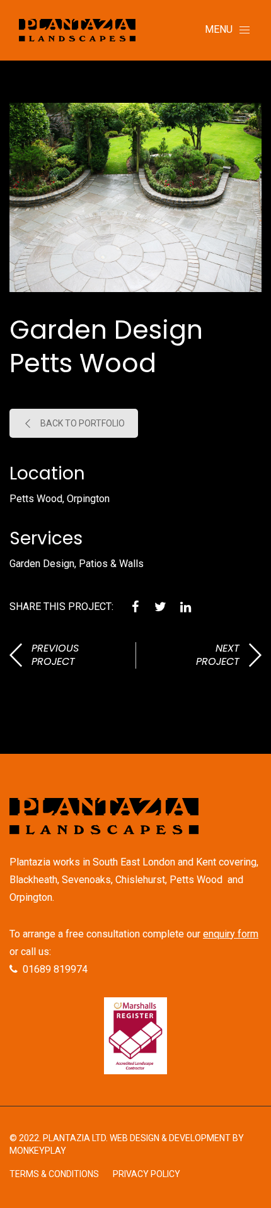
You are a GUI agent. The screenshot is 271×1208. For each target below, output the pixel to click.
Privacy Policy (146, 1174)
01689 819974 (55, 969)
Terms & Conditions (54, 1174)
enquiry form (230, 934)
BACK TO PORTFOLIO (82, 423)
